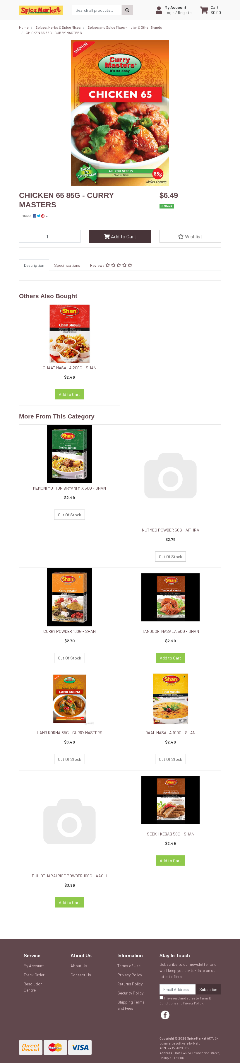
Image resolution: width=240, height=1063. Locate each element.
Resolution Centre (33, 986)
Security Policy (130, 992)
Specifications (67, 265)
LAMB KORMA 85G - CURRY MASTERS (69, 732)
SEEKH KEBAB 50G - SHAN (170, 833)
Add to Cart (123, 236)
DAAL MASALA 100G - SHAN (170, 732)
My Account (34, 965)
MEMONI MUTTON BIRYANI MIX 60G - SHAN (69, 488)
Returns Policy (130, 983)
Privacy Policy (129, 974)
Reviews (97, 265)
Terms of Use (128, 965)
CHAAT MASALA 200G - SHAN (69, 367)
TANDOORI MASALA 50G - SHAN (170, 631)
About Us (79, 965)
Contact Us (81, 974)
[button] (174, 10)
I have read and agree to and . (185, 1000)
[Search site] (127, 10)
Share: (27, 216)
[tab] (34, 265)
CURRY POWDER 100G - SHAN (69, 631)
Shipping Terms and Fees (131, 1005)
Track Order (34, 974)
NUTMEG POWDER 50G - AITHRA (170, 529)
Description (34, 265)
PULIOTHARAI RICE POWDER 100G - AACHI (69, 875)
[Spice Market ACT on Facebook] (165, 1015)
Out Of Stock (69, 514)
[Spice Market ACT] (41, 9)
